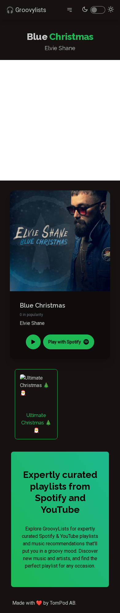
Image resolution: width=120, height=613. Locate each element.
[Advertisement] (60, 120)
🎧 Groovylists (26, 10)
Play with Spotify (64, 341)
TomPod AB (62, 603)
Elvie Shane (32, 323)
